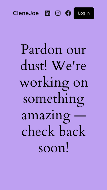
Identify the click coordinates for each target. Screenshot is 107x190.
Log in (84, 13)
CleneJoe (26, 13)
